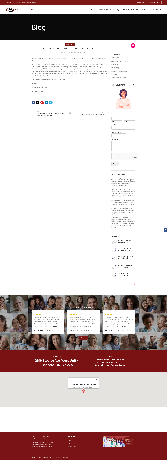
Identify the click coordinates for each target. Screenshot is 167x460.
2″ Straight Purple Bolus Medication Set (125, 258)
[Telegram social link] (51, 102)
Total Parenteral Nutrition (119, 78)
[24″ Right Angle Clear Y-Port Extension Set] (114, 250)
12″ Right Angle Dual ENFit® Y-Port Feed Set (126, 274)
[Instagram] (133, 45)
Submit (115, 164)
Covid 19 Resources (154, 2)
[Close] (97, 380)
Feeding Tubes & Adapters (119, 71)
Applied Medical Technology (120, 61)
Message (115, 139)
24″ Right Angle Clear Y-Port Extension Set (125, 249)
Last (125, 121)
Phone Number (116, 132)
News (72, 44)
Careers (69, 440)
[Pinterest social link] (42, 102)
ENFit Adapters (116, 64)
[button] (83, 391)
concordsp (67, 53)
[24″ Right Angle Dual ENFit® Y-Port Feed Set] (114, 267)
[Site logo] (22, 10)
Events (68, 44)
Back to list (70, 113)
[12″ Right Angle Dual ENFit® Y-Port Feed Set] (114, 275)
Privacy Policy (71, 447)
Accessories (115, 58)
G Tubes (114, 74)
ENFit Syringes (115, 68)
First (112, 121)
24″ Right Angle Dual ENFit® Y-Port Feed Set (126, 266)
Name (113, 116)
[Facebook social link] (33, 102)
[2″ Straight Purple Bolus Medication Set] (114, 258)
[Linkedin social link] (46, 102)
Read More (55, 326)
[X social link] (37, 102)
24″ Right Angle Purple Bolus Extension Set (125, 241)
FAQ (68, 443)
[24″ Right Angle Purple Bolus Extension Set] (114, 242)
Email (113, 125)
